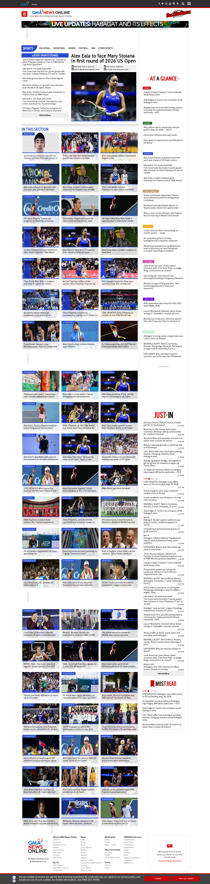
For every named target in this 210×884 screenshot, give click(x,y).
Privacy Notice (58, 850)
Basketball (60, 48)
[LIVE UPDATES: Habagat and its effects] (105, 24)
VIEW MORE (45, 115)
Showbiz (84, 855)
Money (83, 842)
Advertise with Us (59, 845)
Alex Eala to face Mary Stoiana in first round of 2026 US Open (103, 58)
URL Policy (57, 852)
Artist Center (128, 842)
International (129, 847)
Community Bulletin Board (91, 863)
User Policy (57, 857)
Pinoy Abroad (86, 847)
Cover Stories (86, 868)
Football (84, 48)
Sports (83, 845)
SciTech (83, 852)
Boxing (72, 48)
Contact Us (57, 842)
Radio (126, 850)
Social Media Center (112, 857)
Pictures (127, 852)
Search (107, 865)
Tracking (84, 865)
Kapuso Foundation (131, 857)
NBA (93, 48)
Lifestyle (84, 857)
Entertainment (129, 839)
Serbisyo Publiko (87, 860)
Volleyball (45, 48)
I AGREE (158, 878)
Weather (84, 850)
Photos (107, 842)
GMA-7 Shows (58, 865)
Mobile (107, 855)
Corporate (128, 860)
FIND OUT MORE (186, 878)
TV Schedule (57, 870)
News (34, 4)
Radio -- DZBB (110, 845)
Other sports (105, 48)
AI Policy (56, 855)
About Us (56, 839)
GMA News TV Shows (61, 868)
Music (126, 855)
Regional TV (128, 863)
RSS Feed (108, 852)
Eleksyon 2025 (86, 870)
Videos (107, 839)
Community (128, 845)
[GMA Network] (24, 3)
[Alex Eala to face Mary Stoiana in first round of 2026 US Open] (103, 96)
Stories (107, 867)
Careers (56, 847)
